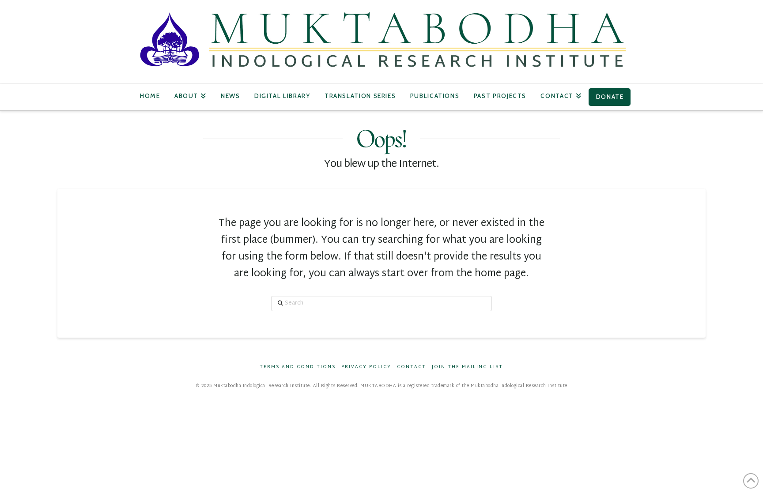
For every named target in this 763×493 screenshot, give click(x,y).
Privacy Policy (366, 367)
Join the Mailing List (467, 367)
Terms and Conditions (298, 367)
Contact (411, 367)
